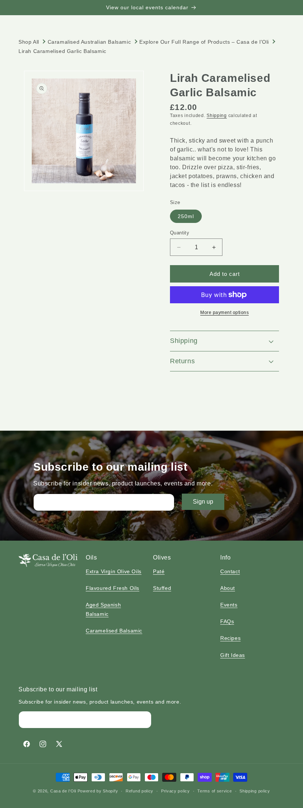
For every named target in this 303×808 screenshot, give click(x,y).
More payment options (224, 312)
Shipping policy (254, 791)
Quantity (179, 233)
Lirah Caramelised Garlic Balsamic (62, 51)
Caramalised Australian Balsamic (89, 42)
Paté (158, 571)
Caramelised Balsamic (114, 631)
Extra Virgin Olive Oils (114, 571)
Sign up (203, 501)
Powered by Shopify (98, 791)
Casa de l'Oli (63, 791)
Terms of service (214, 791)
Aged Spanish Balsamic (103, 609)
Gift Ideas (232, 655)
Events (229, 605)
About (227, 588)
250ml (186, 216)
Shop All (28, 42)
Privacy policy (175, 791)
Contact (230, 571)
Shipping (217, 115)
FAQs (227, 621)
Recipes (230, 638)
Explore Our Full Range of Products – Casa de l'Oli (204, 42)
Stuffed (162, 588)
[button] (224, 341)
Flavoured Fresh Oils (112, 588)
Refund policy (139, 791)
